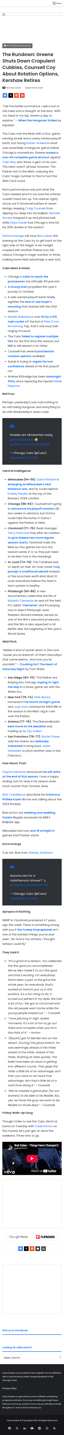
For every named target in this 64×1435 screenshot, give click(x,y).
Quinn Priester (46, 479)
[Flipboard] (22, 95)
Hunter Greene (36, 143)
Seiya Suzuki (18, 222)
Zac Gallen (34, 731)
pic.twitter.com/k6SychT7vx (29, 885)
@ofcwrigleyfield (21, 440)
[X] (10, 95)
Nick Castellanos (13, 794)
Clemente (30, 605)
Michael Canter (13, 87)
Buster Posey (51, 736)
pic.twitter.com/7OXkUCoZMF (30, 444)
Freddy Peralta (18, 494)
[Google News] (18, 1237)
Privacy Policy (9, 1388)
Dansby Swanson (41, 853)
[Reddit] (16, 95)
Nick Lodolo (44, 236)
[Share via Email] (37, 1248)
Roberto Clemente (20, 601)
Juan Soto (21, 707)
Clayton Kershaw (14, 772)
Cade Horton (44, 1126)
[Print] (43, 1248)
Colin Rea (8, 162)
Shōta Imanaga (13, 236)
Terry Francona (18, 533)
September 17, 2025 (23, 458)
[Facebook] (5, 95)
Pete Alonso (42, 697)
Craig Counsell (35, 208)
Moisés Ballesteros (21, 317)
